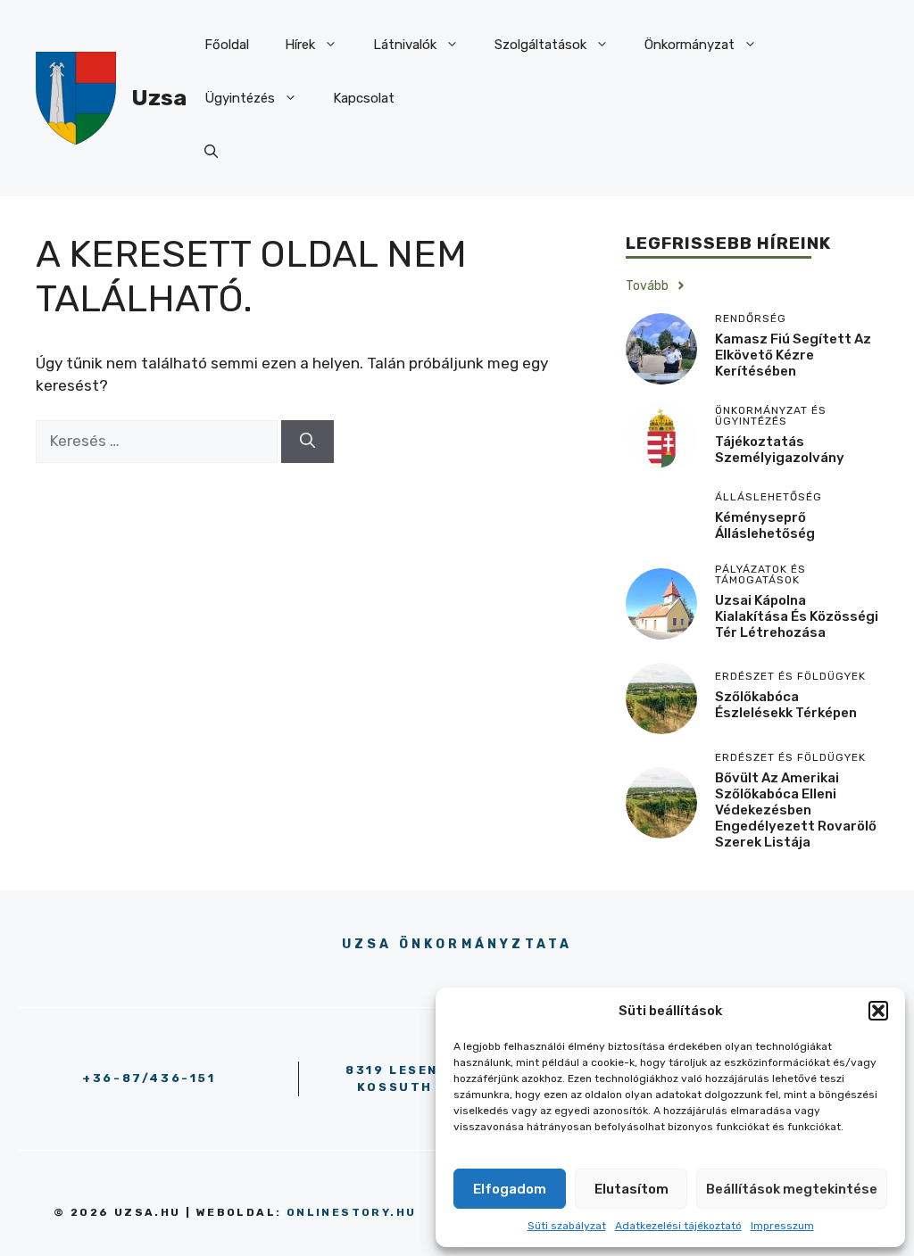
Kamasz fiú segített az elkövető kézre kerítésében (793, 355)
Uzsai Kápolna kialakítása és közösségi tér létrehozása (796, 616)
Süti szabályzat (567, 1225)
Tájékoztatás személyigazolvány (779, 450)
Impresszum (782, 1225)
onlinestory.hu (352, 1212)
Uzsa (159, 98)
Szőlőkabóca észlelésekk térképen (786, 705)
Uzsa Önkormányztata (457, 944)
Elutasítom (631, 1189)
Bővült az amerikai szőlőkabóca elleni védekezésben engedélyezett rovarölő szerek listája (796, 810)
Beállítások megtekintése (791, 1189)
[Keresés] (307, 441)
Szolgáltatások (540, 45)
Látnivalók (404, 45)
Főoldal (226, 45)
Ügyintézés (239, 98)
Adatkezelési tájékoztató (678, 1225)
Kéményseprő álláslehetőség (765, 525)
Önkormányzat (689, 45)
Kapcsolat (364, 98)
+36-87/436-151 (148, 1078)
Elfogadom (509, 1189)
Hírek (300, 45)
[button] (878, 1011)
